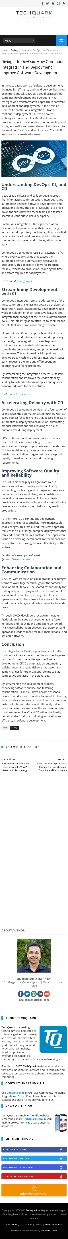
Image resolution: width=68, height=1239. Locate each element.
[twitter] (47, 3)
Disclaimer (26, 1224)
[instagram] (58, 3)
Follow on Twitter (16, 1158)
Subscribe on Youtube (18, 1176)
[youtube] (53, 3)
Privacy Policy (12, 1224)
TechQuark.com (33, 1119)
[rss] (64, 3)
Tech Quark (31, 1210)
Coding (14, 50)
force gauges (24, 281)
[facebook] (42, 3)
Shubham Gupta (49, 1230)
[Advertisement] (34, 897)
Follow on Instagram (18, 1167)
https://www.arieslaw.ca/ (19, 559)
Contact (38, 1224)
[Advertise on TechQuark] (34, 1195)
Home (4, 50)
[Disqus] (34, 822)
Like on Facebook (15, 1149)
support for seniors (18, 394)
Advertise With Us (54, 1224)
